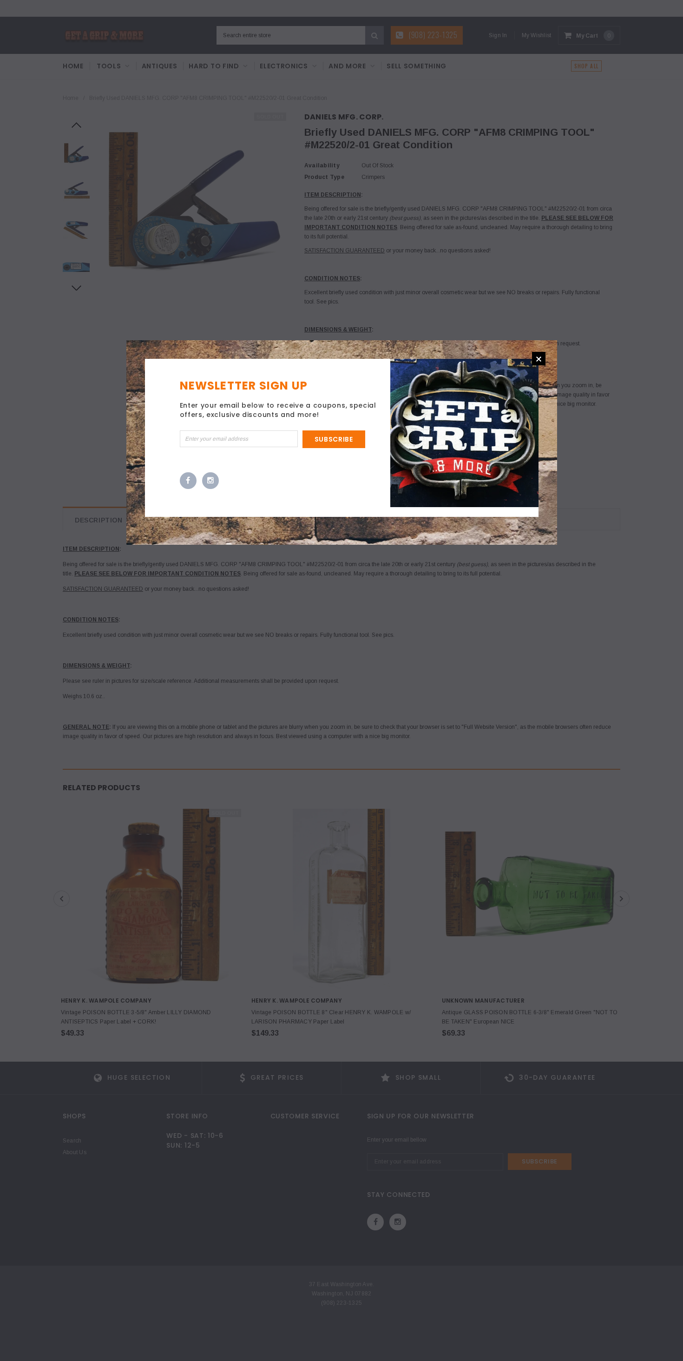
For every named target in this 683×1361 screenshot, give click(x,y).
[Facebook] (188, 481)
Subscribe (334, 439)
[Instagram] (210, 481)
